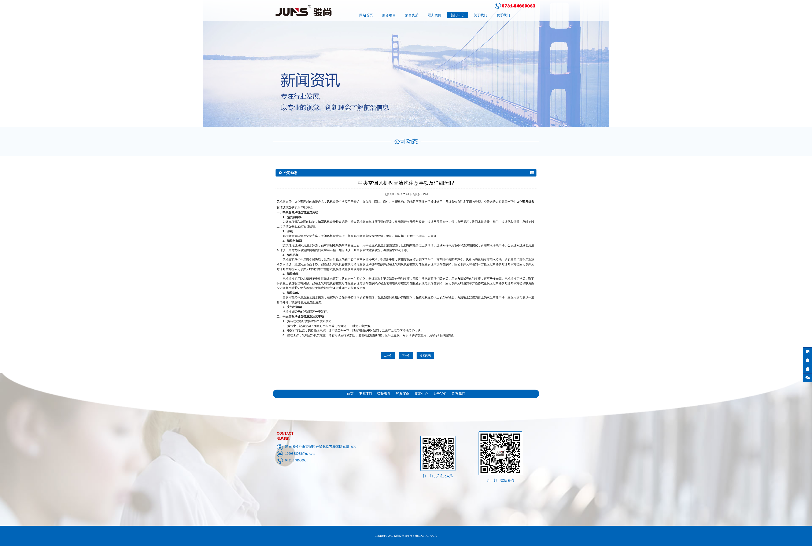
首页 (350, 393)
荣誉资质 (411, 15)
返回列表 (425, 355)
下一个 (406, 355)
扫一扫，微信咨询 (500, 480)
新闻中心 (457, 15)
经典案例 (434, 15)
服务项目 (389, 15)
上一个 (388, 355)
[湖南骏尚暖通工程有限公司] (315, 10)
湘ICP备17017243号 (426, 535)
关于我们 (480, 15)
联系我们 (503, 15)
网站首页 (366, 15)
